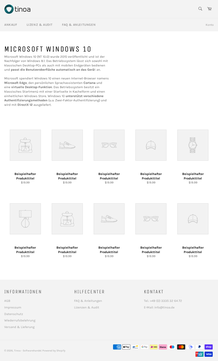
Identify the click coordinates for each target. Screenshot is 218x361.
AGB (7, 301)
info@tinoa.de (164, 307)
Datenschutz (13, 314)
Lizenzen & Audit (86, 307)
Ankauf (10, 25)
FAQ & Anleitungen (79, 25)
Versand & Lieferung (19, 327)
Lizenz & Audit (40, 25)
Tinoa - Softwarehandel (27, 350)
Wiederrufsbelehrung (19, 320)
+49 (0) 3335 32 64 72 (166, 301)
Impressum (12, 307)
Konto (210, 25)
